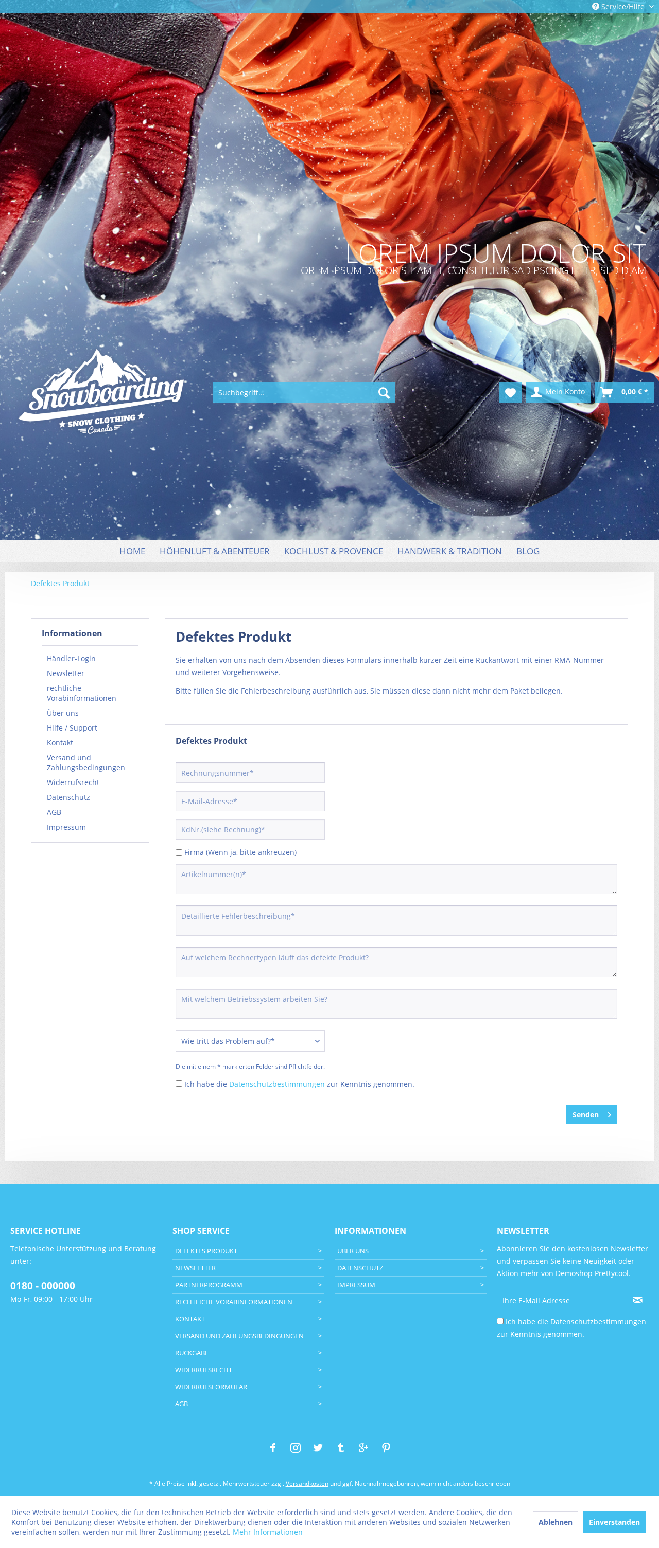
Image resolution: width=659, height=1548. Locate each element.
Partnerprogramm (208, 1284)
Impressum (66, 827)
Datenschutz (68, 797)
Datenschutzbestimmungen (277, 1084)
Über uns (63, 713)
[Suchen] (384, 392)
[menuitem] (304, 392)
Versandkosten (307, 1483)
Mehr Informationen (268, 1532)
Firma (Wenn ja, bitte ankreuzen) (240, 852)
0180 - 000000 (42, 1285)
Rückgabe (192, 1352)
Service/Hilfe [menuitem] (623, 6)
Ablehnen (556, 1522)
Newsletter (65, 673)
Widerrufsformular (211, 1386)
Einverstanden (614, 1522)
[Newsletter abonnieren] (637, 1300)
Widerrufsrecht (73, 782)
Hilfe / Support (72, 728)
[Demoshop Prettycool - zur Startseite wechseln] (102, 393)
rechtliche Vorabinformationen (81, 693)
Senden (586, 1114)
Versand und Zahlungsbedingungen (86, 762)
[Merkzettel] (510, 392)
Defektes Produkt (206, 1250)
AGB (54, 812)
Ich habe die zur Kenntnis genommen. (299, 1084)
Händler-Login (71, 658)
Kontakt (60, 743)
